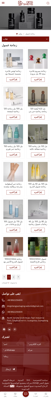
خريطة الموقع (9, 380)
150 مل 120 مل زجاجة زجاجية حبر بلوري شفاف (13, 147)
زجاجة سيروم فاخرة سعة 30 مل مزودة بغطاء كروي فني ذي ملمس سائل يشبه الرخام (37, 72)
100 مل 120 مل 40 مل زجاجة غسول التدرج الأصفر (37, 185)
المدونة (21, 380)
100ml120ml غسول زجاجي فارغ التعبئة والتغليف (37, 260)
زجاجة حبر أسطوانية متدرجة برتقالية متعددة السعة (13, 185)
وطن (20, 34)
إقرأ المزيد (13, 79)
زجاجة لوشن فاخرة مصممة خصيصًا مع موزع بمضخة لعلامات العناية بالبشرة (13, 72)
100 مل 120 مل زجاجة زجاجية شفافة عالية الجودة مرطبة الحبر (37, 147)
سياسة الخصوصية (40, 380)
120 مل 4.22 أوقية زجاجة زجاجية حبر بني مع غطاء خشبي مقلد (38, 110)
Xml (28, 380)
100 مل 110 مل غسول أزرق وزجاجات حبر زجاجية (13, 223)
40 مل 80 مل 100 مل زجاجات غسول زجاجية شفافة (38, 223)
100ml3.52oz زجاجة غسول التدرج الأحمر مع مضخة (13, 260)
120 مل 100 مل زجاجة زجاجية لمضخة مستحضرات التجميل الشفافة (13, 110)
